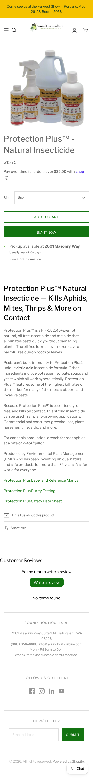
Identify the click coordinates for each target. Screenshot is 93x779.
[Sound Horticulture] (46, 27)
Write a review (47, 582)
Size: (7, 197)
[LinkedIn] (52, 691)
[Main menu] (6, 30)
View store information (25, 259)
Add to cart (46, 217)
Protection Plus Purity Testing (29, 490)
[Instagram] (42, 691)
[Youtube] (61, 691)
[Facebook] (32, 691)
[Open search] (14, 30)
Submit (73, 735)
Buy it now (46, 232)
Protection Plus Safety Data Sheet (33, 501)
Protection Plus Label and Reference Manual (42, 480)
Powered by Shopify (68, 761)
